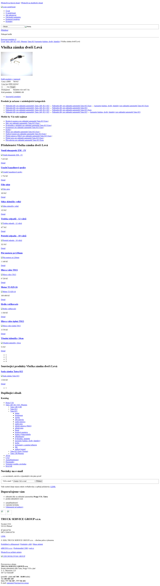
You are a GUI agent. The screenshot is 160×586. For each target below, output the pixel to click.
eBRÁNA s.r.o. (6, 548)
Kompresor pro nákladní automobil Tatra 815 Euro (24, 127)
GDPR (52, 487)
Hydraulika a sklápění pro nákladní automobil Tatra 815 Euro (28, 125)
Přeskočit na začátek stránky (11, 552)
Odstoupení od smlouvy (14, 507)
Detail (3, 163)
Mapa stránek (38, 544)
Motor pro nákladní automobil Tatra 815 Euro (22, 132)
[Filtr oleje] (5, 189)
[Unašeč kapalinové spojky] (11, 172)
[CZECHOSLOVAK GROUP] (13, 556)
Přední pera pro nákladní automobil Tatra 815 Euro (24, 138)
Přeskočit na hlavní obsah (10, 3)
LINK (3, 536)
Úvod (3, 42)
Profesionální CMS (21, 548)
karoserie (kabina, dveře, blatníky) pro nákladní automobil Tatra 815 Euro (121, 106)
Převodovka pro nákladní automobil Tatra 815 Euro (25, 140)
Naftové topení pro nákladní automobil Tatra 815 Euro (26, 134)
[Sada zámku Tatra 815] (10, 376)
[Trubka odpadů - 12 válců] (11, 223)
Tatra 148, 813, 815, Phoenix (16, 42)
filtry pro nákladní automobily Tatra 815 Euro (22, 123)
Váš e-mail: (8, 481)
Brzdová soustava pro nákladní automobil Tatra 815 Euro (27, 121)
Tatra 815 (31, 42)
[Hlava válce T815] (8, 275)
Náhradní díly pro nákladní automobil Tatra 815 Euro (71, 106)
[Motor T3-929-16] (8, 292)
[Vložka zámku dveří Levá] (17, 75)
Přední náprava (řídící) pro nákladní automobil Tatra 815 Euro (28, 136)
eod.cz (31, 548)
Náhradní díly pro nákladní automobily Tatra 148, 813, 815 (27, 106)
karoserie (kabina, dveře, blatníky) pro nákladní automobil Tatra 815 (115, 112)
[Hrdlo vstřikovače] (8, 309)
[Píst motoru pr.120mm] (10, 258)
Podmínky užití (26, 544)
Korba (8, 130)
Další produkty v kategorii (10, 79)
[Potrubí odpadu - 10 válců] (11, 240)
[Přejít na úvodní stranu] (8, 7)
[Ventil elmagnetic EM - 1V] (12, 155)
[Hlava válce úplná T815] (11, 326)
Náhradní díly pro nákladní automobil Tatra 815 (69, 108)
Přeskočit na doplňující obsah (32, 3)
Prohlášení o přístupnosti (10, 544)
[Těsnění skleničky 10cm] (11, 343)
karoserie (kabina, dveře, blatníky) (47, 42)
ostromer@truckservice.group (18, 583)
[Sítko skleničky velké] (10, 206)
